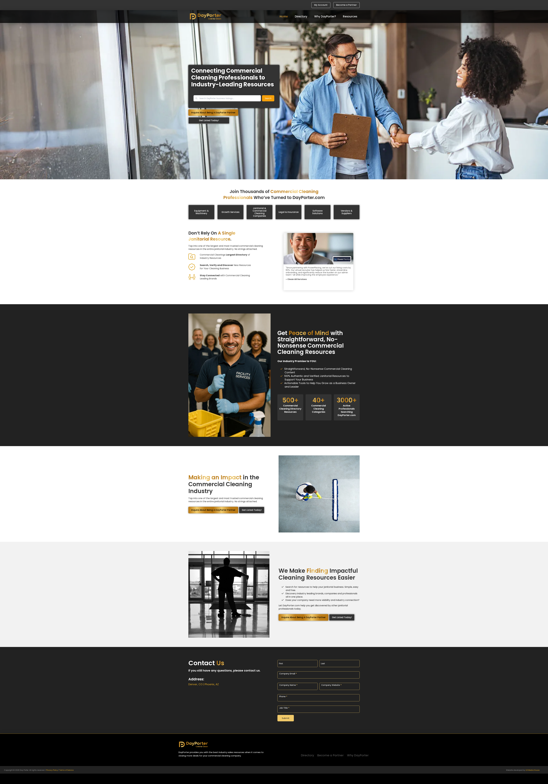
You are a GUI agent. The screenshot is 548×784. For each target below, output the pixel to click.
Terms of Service (66, 770)
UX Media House (532, 770)
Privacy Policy (52, 770)
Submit (285, 718)
